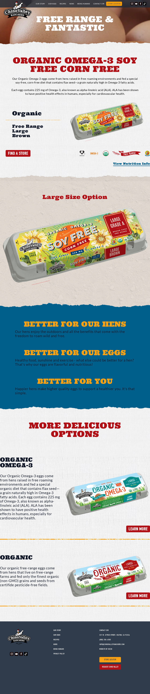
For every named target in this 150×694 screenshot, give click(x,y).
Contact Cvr (104, 630)
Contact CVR (98, 4)
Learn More (138, 529)
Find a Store (18, 153)
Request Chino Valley (110, 667)
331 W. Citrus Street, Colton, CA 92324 (114, 635)
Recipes (63, 4)
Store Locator (114, 4)
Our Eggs (52, 4)
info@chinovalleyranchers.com (111, 644)
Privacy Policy (59, 654)
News (71, 4)
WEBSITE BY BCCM (105, 649)
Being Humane (83, 4)
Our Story (57, 630)
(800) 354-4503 (105, 640)
